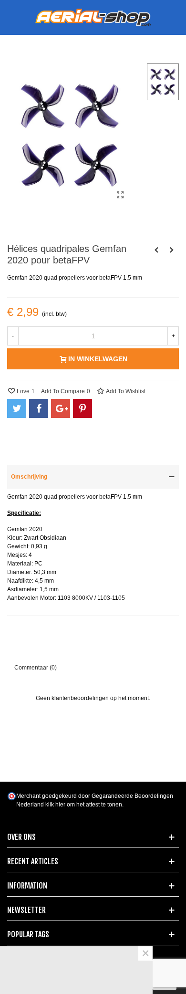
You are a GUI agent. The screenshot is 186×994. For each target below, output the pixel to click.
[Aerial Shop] (93, 17)
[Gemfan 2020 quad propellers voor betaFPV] (121, 195)
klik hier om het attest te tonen (83, 804)
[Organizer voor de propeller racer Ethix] (156, 250)
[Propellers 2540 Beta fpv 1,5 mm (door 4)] (172, 250)
